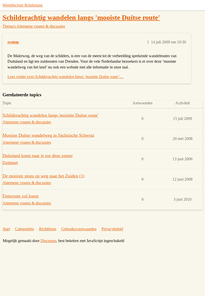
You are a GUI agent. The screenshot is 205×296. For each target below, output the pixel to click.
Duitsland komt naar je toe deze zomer (37, 155)
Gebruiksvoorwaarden (78, 229)
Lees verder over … (66, 77)
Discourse (48, 241)
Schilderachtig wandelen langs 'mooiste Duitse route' (81, 17)
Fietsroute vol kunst (20, 195)
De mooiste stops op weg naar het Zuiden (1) (43, 175)
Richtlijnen (47, 229)
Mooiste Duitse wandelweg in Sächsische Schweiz (48, 135)
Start (6, 229)
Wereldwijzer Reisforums (22, 5)
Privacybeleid (112, 229)
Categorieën (24, 229)
